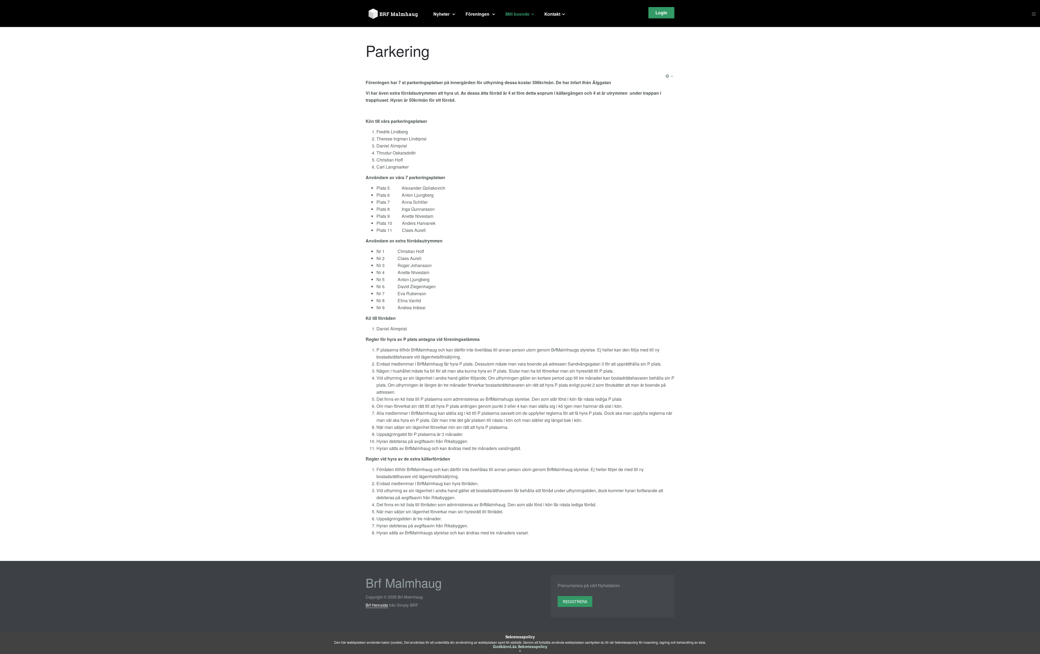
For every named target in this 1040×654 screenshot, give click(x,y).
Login (661, 12)
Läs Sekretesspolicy (528, 646)
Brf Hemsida (377, 605)
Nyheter (442, 14)
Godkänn (501, 646)
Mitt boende (517, 14)
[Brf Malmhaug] (394, 14)
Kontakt (552, 14)
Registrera (575, 601)
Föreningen (478, 14)
